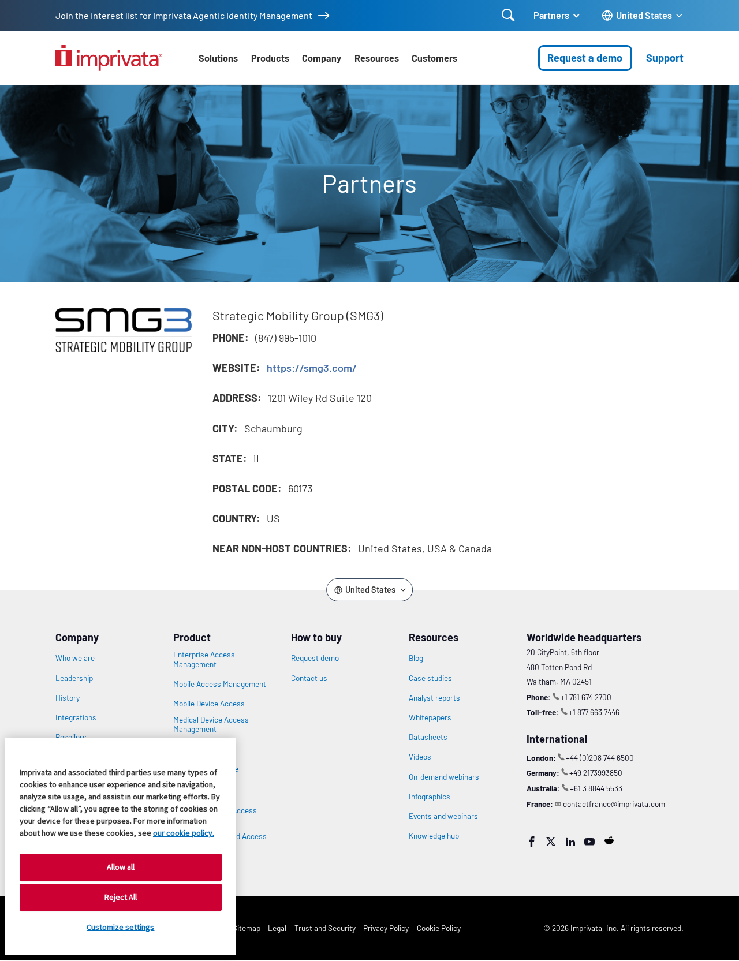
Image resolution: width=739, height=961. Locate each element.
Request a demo (584, 57)
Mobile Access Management (219, 684)
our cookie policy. (183, 833)
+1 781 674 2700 (586, 697)
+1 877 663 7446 (594, 712)
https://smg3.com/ (312, 367)
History (67, 697)
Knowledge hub (434, 835)
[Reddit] (609, 840)
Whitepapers (430, 717)
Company (321, 58)
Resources (376, 58)
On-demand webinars (444, 776)
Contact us (309, 678)
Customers (434, 58)
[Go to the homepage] (108, 58)
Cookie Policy (439, 928)
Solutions (218, 58)
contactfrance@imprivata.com (614, 804)
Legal (277, 928)
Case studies (430, 678)
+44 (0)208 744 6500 (600, 757)
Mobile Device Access (209, 703)
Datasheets (428, 737)
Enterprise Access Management (204, 659)
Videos (420, 756)
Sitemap (246, 928)
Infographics (429, 796)
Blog (416, 658)
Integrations (75, 717)
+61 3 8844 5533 (596, 788)
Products (270, 58)
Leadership (74, 678)
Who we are (75, 658)
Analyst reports (434, 697)
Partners (551, 15)
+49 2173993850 (595, 772)
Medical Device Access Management (211, 724)
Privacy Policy (386, 928)
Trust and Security (325, 928)
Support (665, 57)
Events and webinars (443, 816)
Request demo (315, 658)
